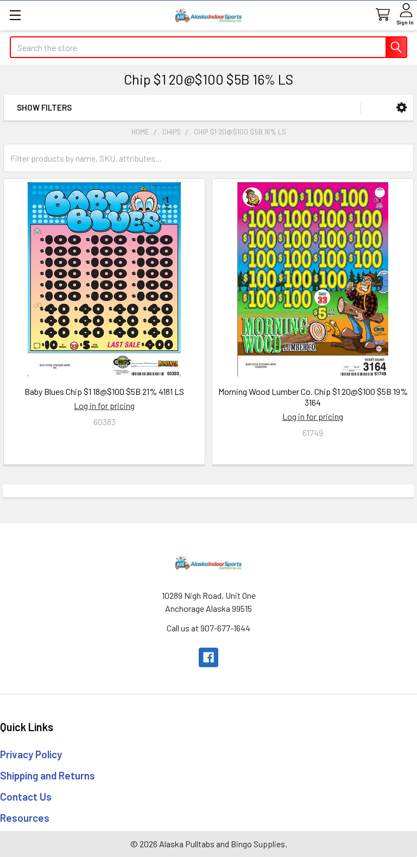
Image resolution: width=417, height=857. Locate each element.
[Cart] (382, 15)
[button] (401, 107)
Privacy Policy (31, 754)
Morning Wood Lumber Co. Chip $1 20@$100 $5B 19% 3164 (313, 396)
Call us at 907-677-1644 (208, 628)
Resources (24, 817)
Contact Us (26, 796)
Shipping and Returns (47, 775)
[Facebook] (208, 657)
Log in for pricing (104, 405)
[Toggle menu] (15, 15)
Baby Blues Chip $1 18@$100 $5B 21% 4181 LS (104, 391)
